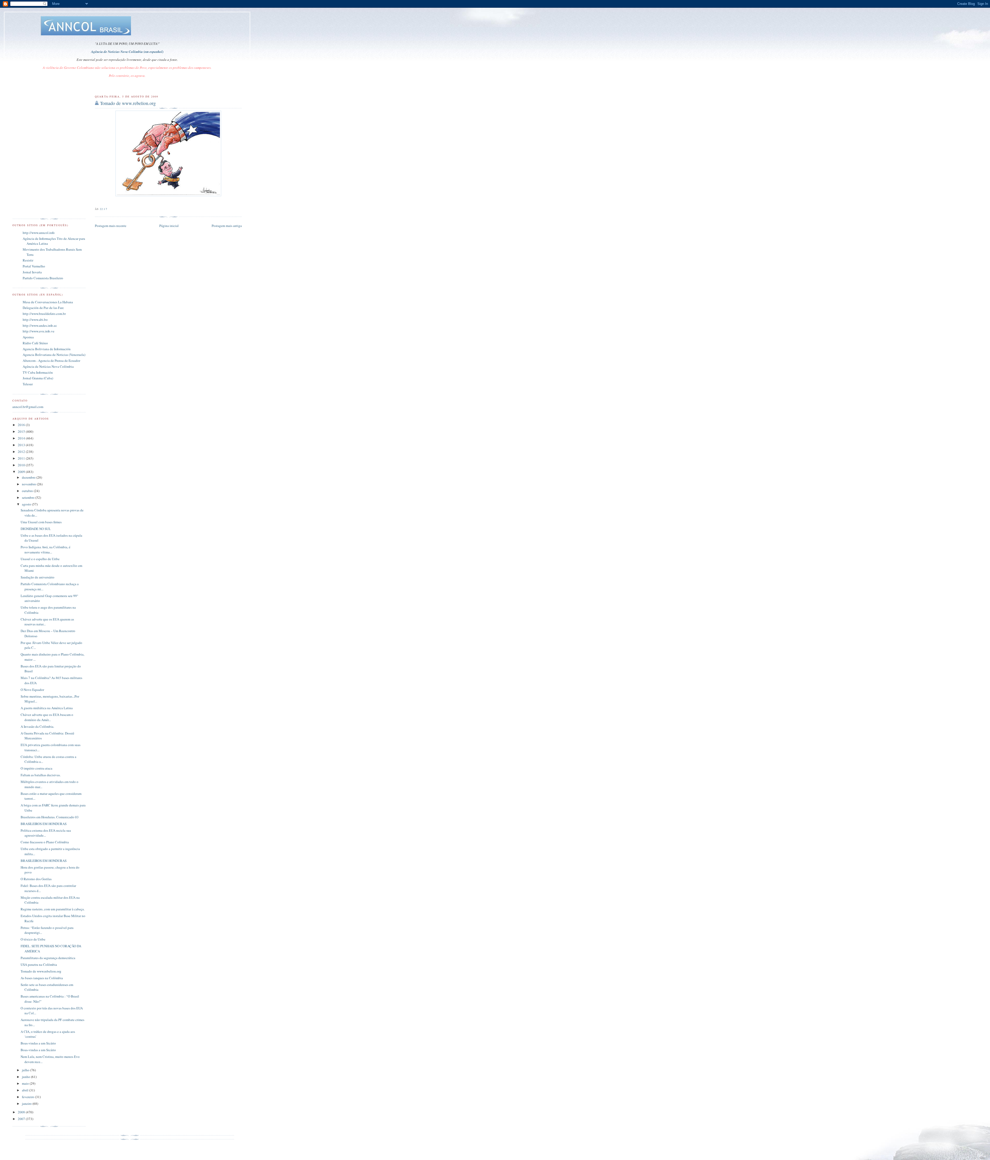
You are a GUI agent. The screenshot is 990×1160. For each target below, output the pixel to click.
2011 (22, 458)
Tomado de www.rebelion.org (128, 103)
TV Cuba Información (38, 372)
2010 (22, 465)
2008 (22, 1112)
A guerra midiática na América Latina (47, 708)
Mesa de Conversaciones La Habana (48, 302)
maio (26, 1083)
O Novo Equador (32, 689)
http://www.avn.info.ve (38, 331)
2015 (22, 431)
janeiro (27, 1103)
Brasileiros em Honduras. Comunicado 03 (50, 817)
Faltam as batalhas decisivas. (41, 775)
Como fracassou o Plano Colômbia (45, 842)
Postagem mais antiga (227, 225)
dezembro (29, 477)
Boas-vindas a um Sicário (38, 1043)
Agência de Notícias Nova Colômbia (48, 366)
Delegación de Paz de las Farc (43, 307)
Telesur (28, 384)
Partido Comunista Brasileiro (43, 278)
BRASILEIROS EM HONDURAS (44, 823)
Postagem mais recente (110, 225)
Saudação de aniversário (37, 577)
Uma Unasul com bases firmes (41, 522)
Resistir (28, 260)
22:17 (103, 209)
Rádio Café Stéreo (35, 343)
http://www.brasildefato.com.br (44, 313)
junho (26, 1076)
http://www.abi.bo (35, 319)
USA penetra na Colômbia (39, 964)
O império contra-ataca (36, 768)
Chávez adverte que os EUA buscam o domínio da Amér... (47, 717)
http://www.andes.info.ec (40, 325)
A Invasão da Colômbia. (37, 726)
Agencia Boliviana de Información (47, 349)
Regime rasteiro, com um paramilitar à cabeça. (53, 909)
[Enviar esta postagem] (108, 209)
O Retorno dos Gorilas (36, 879)
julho (26, 1070)
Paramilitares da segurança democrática (48, 957)
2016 (22, 424)
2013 (22, 445)
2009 (22, 471)
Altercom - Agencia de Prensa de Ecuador (51, 360)
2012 (22, 451)
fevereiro (28, 1096)
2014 (22, 438)
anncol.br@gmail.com (27, 406)
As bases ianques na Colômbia (42, 978)
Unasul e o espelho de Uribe (40, 559)
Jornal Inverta (32, 272)
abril (25, 1090)
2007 (22, 1118)
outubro (28, 490)
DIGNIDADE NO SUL (36, 528)
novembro (29, 484)
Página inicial (169, 225)
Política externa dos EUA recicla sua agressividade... (46, 833)
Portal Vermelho (34, 266)
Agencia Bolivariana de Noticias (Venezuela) (54, 354)
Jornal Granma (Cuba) (38, 378)
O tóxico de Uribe (33, 939)
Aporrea (28, 337)
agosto (27, 504)
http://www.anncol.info (39, 232)
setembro (28, 497)
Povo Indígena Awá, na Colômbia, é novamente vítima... (45, 549)
